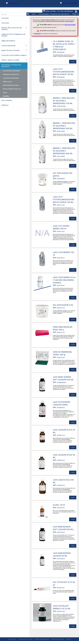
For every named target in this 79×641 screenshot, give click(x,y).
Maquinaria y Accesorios (11, 74)
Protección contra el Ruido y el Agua (13, 55)
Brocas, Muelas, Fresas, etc (12, 89)
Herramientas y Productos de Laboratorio (11, 65)
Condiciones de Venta (25, 639)
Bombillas (6, 96)
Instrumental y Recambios (11, 71)
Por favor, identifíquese (65, 11)
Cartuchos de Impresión (11, 78)
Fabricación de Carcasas (11, 85)
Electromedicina (6, 100)
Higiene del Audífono (8, 41)
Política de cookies (57, 639)
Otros (5, 92)
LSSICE (68, 639)
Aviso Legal (12, 639)
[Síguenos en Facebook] (68, 3)
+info (73, 61)
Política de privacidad (42, 639)
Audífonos (4, 105)
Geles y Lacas (7, 81)
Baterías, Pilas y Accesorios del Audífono (11, 28)
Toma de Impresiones (8, 45)
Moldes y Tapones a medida (10, 60)
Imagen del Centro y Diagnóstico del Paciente (13, 35)
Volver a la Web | (50, 11)
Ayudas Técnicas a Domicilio (10, 50)
